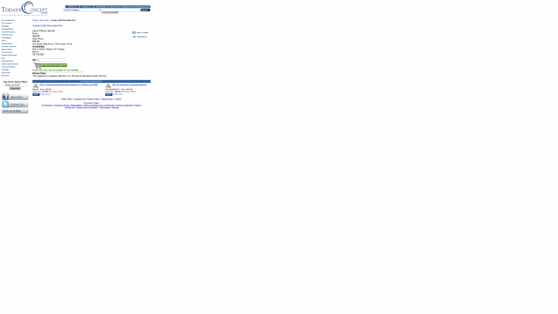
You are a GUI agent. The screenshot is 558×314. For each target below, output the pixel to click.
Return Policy (107, 99)
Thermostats (7, 52)
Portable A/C (70, 107)
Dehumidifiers (7, 29)
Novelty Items (7, 61)
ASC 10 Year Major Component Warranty (129, 85)
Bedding (5, 26)
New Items (6, 73)
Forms (118, 99)
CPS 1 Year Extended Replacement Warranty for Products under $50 (69, 85)
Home (35, 20)
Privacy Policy (93, 99)
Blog (70, 99)
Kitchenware (7, 44)
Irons (4, 41)
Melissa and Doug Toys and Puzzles (99, 105)
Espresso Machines (124, 105)
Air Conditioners (8, 20)
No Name (5, 76)
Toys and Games (9, 67)
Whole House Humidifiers (87, 107)
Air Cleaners (7, 23)
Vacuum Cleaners (9, 47)
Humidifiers (6, 38)
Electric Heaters (8, 32)
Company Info (80, 99)
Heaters (138, 105)
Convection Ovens (61, 105)
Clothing (5, 70)
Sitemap (115, 107)
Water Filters (7, 49)
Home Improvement (10, 64)
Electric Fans (7, 35)
